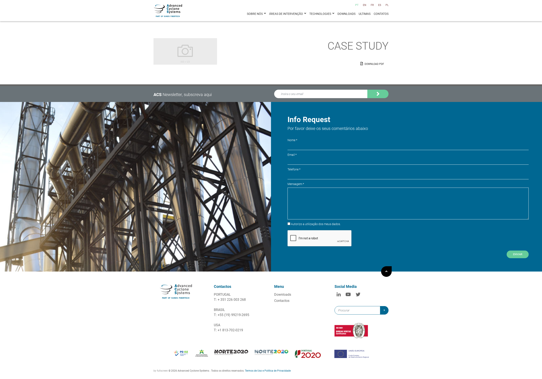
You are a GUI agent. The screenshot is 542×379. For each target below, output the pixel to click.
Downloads (346, 13)
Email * (292, 154)
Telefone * (294, 169)
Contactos (281, 301)
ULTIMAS (365, 13)
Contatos (381, 13)
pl (387, 5)
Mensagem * (296, 184)
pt (356, 5)
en (364, 5)
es (379, 5)
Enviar (517, 254)
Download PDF (374, 64)
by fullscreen (160, 370)
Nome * (292, 140)
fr (372, 5)
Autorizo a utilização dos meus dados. (305, 100)
